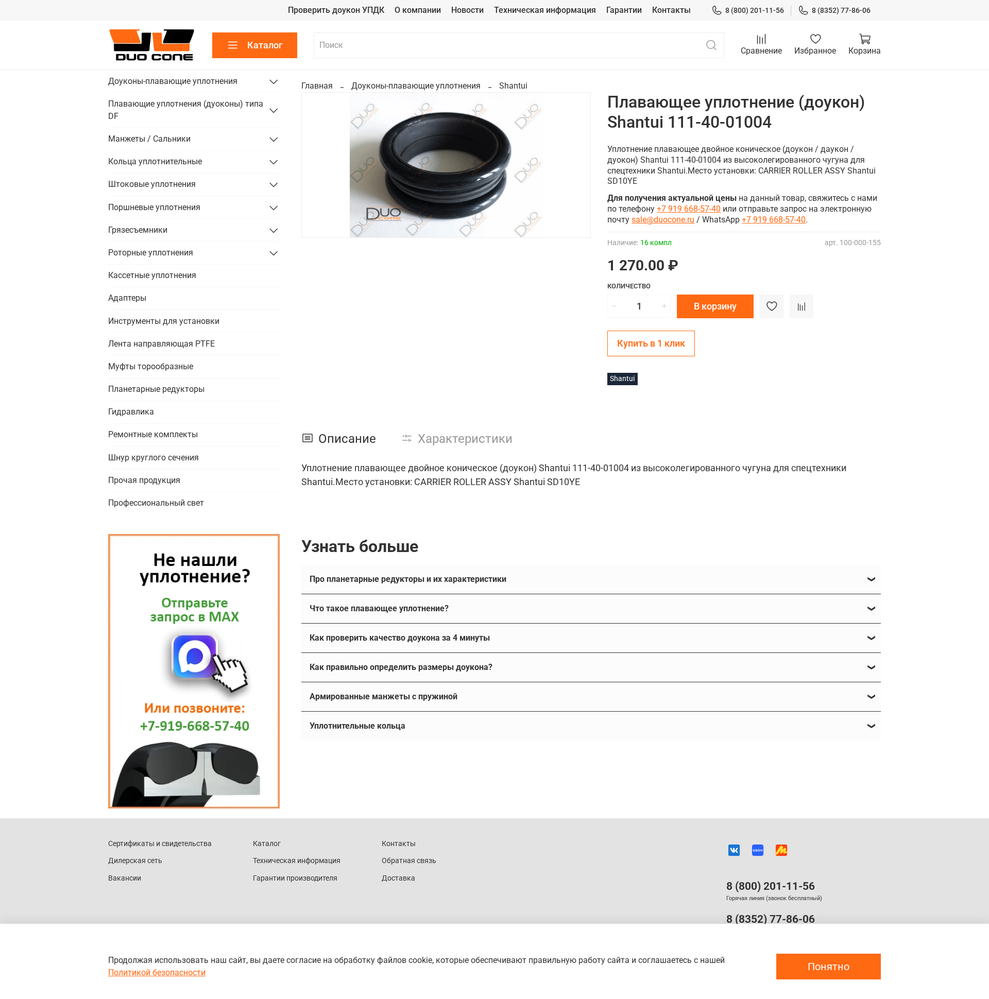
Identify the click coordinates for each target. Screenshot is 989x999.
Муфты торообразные (150, 366)
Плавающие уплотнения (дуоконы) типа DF (185, 110)
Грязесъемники (137, 230)
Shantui (513, 86)
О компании (418, 10)
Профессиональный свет (156, 503)
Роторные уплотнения (150, 252)
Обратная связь (409, 860)
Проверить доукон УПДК (336, 10)
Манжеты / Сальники (149, 139)
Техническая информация (545, 10)
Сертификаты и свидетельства (160, 843)
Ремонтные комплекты (153, 434)
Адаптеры (127, 298)
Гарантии (624, 10)
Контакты (671, 10)
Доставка (398, 878)
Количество (629, 286)
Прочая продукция (144, 480)
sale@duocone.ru (663, 220)
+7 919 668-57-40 (689, 209)
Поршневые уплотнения (154, 207)
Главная (317, 86)
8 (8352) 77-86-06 (841, 10)
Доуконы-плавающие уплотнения (416, 86)
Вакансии (124, 878)
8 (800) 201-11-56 (754, 10)
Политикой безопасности (157, 972)
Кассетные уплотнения (152, 275)
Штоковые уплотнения (152, 184)
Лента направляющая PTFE (161, 344)
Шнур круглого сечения (153, 457)
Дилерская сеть (135, 860)
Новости (467, 10)
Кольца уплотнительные (155, 161)
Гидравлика (131, 412)
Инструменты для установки (163, 321)
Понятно (828, 966)
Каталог (265, 45)
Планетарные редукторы (156, 389)
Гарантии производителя (295, 878)
